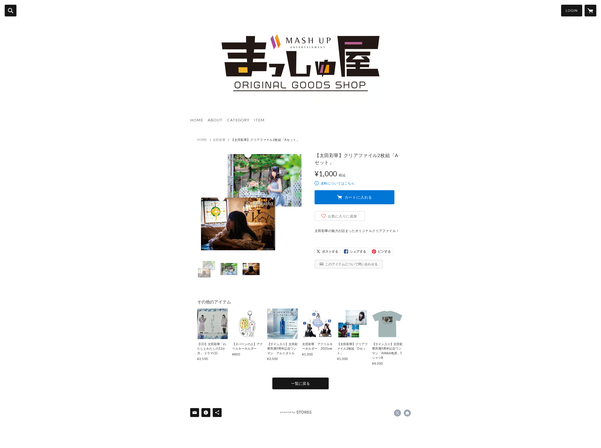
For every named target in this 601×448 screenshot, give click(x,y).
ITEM (259, 120)
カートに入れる (358, 197)
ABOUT (215, 120)
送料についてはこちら (337, 183)
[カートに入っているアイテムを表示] (590, 10)
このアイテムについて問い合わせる (351, 264)
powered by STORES (296, 412)
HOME (196, 120)
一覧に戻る (300, 383)
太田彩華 (219, 140)
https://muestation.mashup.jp (407, 413)
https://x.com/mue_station (397, 413)
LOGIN (572, 10)
